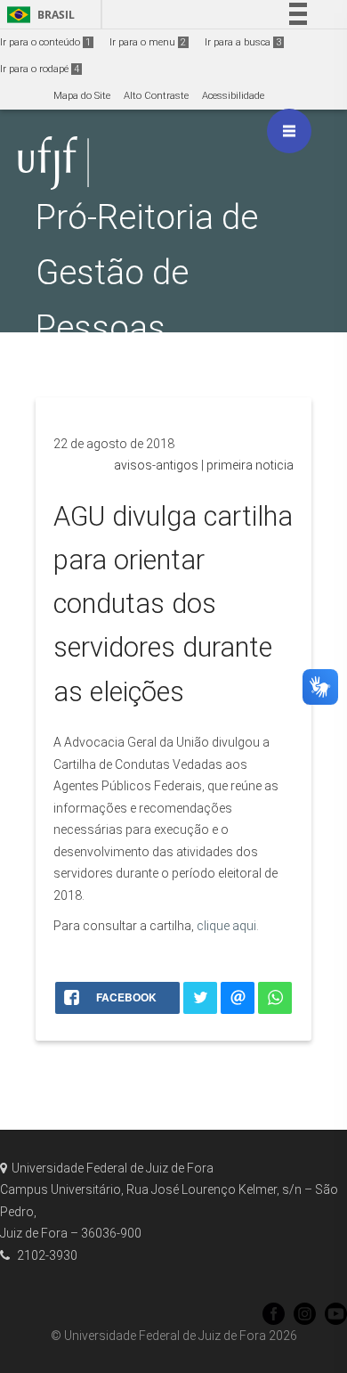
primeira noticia (250, 465)
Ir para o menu (147, 42)
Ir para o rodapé (39, 69)
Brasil (37, 14)
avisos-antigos (156, 465)
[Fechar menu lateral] (289, 131)
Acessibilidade (233, 96)
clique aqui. (228, 926)
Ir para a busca (243, 42)
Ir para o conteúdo (45, 42)
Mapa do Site (81, 96)
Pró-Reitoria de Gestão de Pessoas (147, 272)
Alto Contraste (156, 96)
